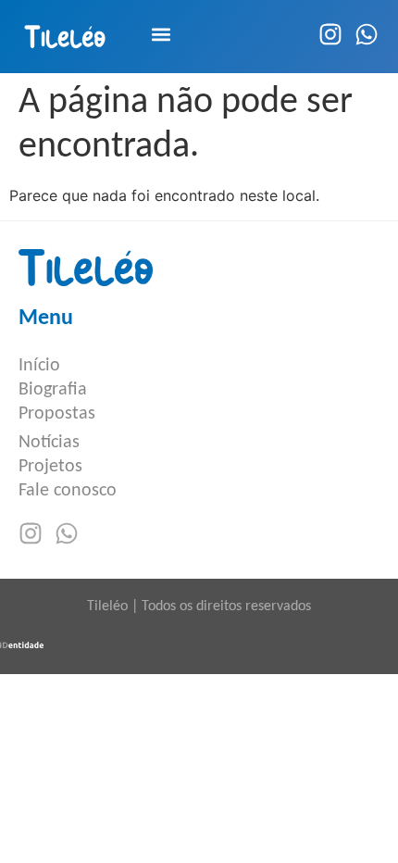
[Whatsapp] (366, 34)
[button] (160, 34)
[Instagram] (330, 34)
